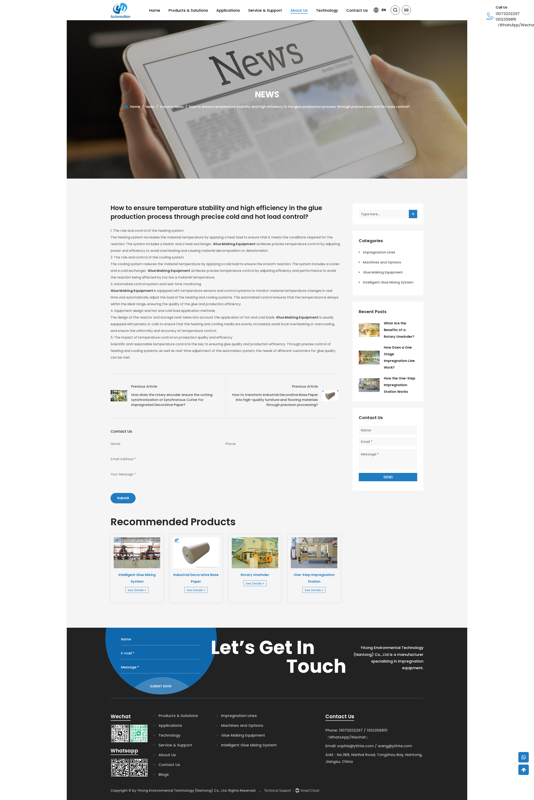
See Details (136, 590)
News (150, 106)
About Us (299, 10)
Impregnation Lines (379, 252)
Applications (228, 10)
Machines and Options (382, 262)
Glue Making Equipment (383, 272)
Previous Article (144, 386)
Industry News (172, 106)
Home (154, 10)
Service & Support (265, 10)
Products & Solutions (188, 10)
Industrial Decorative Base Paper (196, 578)
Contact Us (357, 10)
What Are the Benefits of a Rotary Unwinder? (399, 330)
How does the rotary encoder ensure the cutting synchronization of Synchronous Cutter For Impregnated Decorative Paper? (172, 399)
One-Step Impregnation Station (314, 578)
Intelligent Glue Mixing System (137, 578)
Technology (327, 10)
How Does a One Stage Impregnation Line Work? (399, 357)
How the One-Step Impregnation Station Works (399, 385)
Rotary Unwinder (255, 574)
